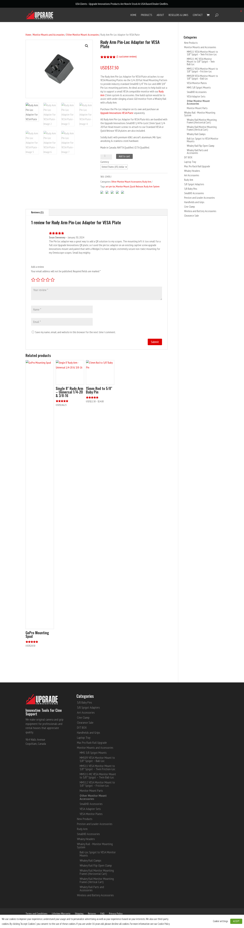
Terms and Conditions (36, 913)
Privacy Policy (116, 913)
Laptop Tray (190, 162)
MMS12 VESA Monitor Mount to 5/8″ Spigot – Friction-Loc (202, 70)
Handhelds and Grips (194, 202)
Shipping (79, 913)
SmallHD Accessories (196, 92)
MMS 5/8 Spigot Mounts (199, 87)
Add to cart (124, 156)
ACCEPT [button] (236, 921)
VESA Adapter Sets (196, 96)
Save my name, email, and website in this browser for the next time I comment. (75, 332)
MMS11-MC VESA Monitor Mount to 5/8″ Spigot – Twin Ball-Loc (201, 61)
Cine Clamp (189, 206)
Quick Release (136, 186)
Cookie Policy (164, 923)
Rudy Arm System (152, 186)
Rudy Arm (146, 181)
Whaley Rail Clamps (196, 134)
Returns (92, 913)
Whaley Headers (192, 170)
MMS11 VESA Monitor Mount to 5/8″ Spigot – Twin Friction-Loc (202, 53)
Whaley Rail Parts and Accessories (197, 151)
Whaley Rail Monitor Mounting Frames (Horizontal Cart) (202, 121)
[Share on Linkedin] (123, 191)
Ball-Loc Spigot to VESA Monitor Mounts (202, 140)
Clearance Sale (191, 215)
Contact (198, 15)
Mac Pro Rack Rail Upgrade (197, 166)
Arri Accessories (191, 175)
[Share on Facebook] (102, 191)
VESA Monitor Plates (197, 83)
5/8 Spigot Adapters (194, 184)
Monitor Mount (122, 186)
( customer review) (126, 56)
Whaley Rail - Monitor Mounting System (199, 114)
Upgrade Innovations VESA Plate (116, 113)
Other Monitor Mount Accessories (82, 34)
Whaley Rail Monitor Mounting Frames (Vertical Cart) (202, 128)
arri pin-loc (110, 186)
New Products (191, 42)
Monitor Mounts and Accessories (48, 34)
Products (146, 15)
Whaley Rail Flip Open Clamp (200, 145)
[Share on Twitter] (108, 191)
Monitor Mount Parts (197, 108)
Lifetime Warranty (61, 913)
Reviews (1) (37, 212)
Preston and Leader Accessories (199, 197)
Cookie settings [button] (220, 921)
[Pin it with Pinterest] (118, 191)
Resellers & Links (178, 15)
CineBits (164, 4)
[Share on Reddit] (113, 191)
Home (133, 15)
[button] (86, 46)
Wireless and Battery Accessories (200, 211)
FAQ (102, 913)
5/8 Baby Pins (190, 188)
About (160, 15)
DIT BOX (188, 157)
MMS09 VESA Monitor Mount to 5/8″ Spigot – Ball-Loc (202, 77)
